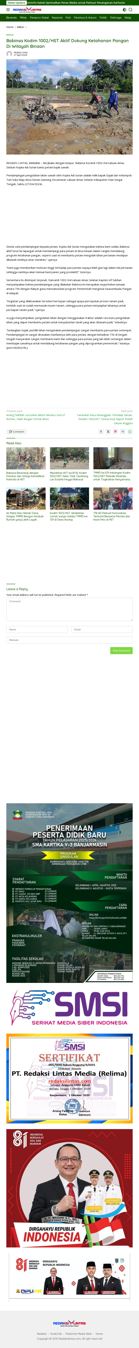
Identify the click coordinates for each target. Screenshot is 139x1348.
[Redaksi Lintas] (26, 10)
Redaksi (42, 1333)
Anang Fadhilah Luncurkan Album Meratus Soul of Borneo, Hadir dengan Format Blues (35, 415)
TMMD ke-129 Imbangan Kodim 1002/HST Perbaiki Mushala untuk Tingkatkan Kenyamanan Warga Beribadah (112, 476)
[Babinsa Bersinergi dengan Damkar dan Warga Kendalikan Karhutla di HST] (26, 458)
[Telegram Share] (122, 431)
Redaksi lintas (21, 52)
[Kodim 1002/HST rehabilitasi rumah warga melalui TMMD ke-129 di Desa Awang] (69, 498)
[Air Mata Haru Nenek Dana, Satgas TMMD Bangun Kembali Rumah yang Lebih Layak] (26, 498)
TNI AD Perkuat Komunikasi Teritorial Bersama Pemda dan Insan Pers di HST (111, 516)
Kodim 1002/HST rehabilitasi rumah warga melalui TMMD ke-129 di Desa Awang (69, 516)
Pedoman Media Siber (79, 1333)
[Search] (131, 10)
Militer (10, 34)
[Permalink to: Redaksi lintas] (9, 53)
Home (99, 1333)
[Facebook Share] (101, 431)
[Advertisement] (69, 215)
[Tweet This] (108, 431)
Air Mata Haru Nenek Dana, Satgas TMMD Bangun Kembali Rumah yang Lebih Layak (24, 516)
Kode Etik (56, 1333)
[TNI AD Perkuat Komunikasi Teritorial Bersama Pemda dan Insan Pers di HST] (113, 498)
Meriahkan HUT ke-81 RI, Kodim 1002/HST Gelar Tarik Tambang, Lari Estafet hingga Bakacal (69, 476)
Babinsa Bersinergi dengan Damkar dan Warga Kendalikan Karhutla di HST (25, 476)
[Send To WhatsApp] (130, 431)
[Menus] (8, 10)
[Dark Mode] (125, 10)
